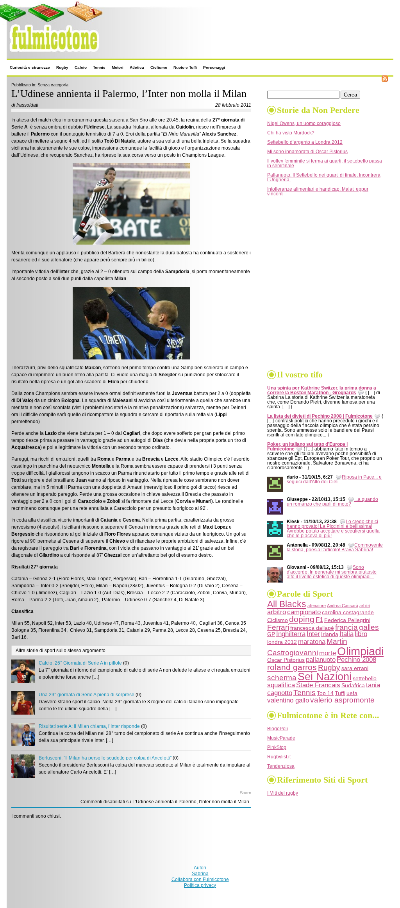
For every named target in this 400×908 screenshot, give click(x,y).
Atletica (137, 67)
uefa (351, 693)
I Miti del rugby (282, 793)
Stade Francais (318, 685)
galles (369, 627)
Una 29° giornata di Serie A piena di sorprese (86, 694)
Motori (117, 67)
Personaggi (214, 67)
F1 (319, 620)
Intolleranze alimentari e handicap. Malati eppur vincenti (317, 191)
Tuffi (340, 693)
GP (271, 634)
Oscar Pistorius (286, 660)
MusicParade (281, 738)
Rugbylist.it (279, 757)
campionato (304, 612)
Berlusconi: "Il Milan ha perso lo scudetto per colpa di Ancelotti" (105, 758)
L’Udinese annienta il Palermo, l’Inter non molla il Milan (128, 93)
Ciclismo (158, 67)
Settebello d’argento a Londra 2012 (305, 142)
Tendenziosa (281, 766)
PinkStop (276, 747)
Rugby (62, 67)
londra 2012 (282, 642)
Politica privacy (200, 885)
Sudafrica (353, 685)
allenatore (316, 605)
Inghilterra (290, 634)
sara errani (354, 668)
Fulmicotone (23, 54)
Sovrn (245, 792)
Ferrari (278, 627)
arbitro (276, 612)
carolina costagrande (348, 612)
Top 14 (325, 693)
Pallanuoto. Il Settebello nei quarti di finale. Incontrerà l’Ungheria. (323, 177)
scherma (281, 678)
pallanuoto (321, 659)
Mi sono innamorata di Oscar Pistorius (307, 151)
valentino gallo (288, 700)
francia (346, 627)
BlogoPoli (277, 728)
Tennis (99, 67)
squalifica (281, 685)
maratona (311, 641)
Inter (313, 634)
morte (327, 653)
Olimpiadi (360, 651)
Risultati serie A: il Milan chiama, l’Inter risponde (89, 726)
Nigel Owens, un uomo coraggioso (304, 123)
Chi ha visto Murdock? (290, 133)
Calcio (81, 67)
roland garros (292, 667)
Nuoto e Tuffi (185, 67)
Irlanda (329, 634)
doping (301, 619)
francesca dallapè (312, 628)
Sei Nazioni (325, 677)
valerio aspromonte (342, 700)
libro (361, 634)
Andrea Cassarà (342, 605)
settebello (365, 678)
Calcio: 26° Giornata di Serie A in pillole (80, 663)
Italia (346, 634)
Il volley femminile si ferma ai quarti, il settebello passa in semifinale (324, 163)
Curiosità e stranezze (30, 67)
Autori (200, 867)
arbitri (364, 605)
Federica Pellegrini (347, 620)
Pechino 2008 (356, 659)
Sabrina (200, 873)
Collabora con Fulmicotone (200, 879)
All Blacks (286, 604)
